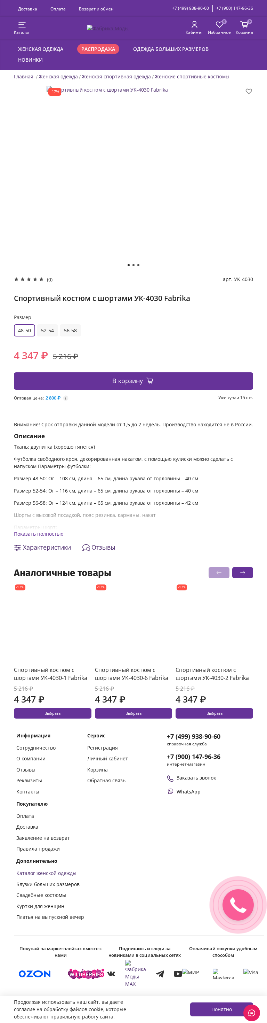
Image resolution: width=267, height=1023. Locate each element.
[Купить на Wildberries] (86, 974)
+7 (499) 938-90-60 (190, 8)
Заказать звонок (196, 777)
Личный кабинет (107, 758)
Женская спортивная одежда (116, 76)
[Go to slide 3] (138, 265)
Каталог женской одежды (46, 873)
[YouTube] (178, 974)
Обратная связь (106, 780)
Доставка (27, 8)
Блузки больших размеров (48, 884)
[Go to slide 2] (133, 265)
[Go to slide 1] (129, 265)
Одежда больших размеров (171, 49)
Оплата (58, 8)
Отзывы (25, 769)
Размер (22, 317)
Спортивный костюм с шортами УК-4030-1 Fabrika (50, 674)
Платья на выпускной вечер (50, 917)
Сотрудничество (36, 747)
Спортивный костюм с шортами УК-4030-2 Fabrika (212, 674)
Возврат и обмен (96, 8)
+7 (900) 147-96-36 (234, 8)
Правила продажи (38, 848)
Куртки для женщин (40, 906)
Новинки (30, 59)
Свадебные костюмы (41, 895)
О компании (31, 758)
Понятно (221, 1009)
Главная (23, 76)
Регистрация (102, 747)
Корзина (97, 769)
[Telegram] (160, 974)
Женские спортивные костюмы (192, 76)
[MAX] (135, 973)
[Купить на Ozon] (35, 974)
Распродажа (98, 49)
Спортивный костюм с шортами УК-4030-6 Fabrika (131, 674)
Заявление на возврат (43, 838)
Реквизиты (29, 780)
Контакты (27, 791)
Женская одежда (40, 49)
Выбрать (52, 713)
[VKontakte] (111, 974)
